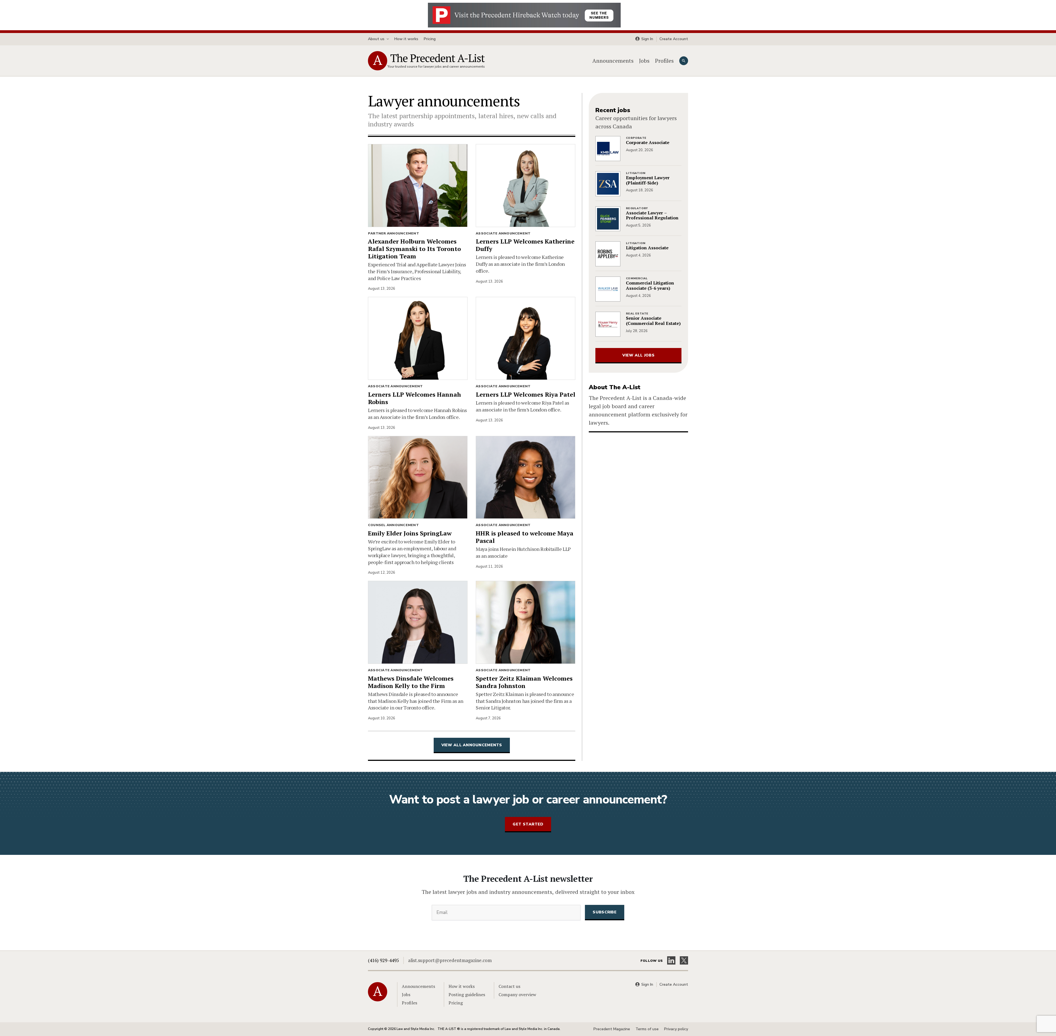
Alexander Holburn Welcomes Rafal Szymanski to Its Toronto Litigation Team (414, 249)
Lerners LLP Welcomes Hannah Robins (414, 398)
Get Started (528, 824)
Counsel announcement (393, 525)
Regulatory (637, 208)
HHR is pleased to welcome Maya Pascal (524, 537)
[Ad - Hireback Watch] (524, 15)
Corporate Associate (647, 142)
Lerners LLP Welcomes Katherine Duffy (525, 245)
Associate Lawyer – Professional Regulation (652, 215)
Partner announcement (393, 233)
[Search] (683, 60)
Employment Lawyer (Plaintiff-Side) (648, 180)
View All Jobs (638, 355)
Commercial (637, 278)
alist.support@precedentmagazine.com (450, 960)
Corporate (636, 138)
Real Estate (637, 314)
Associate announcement (503, 233)
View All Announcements (471, 745)
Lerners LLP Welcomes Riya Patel (525, 394)
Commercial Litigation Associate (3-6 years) (650, 285)
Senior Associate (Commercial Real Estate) (653, 321)
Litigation (635, 173)
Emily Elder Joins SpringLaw (410, 533)
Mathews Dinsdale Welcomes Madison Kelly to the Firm (410, 682)
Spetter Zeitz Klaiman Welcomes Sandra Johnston (524, 682)
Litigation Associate (647, 247)
